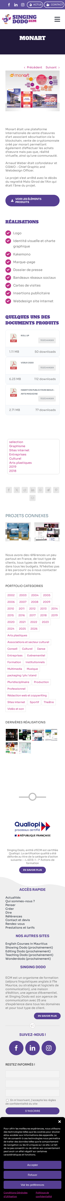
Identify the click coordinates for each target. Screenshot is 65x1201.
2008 (34, 602)
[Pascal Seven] (11, 734)
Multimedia (14, 668)
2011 (22, 608)
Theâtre (49, 702)
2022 (33, 622)
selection (16, 442)
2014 (54, 608)
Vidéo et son (15, 708)
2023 (45, 622)
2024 (10, 628)
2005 (46, 595)
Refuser (32, 1174)
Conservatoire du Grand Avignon (47, 524)
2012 (32, 608)
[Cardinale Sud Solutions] (38, 734)
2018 (12, 471)
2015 (10, 615)
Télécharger (47, 340)
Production (41, 682)
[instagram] (22, 4)
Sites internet (19, 450)
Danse (41, 648)
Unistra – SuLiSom (18, 526)
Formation (14, 662)
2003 (23, 595)
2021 (22, 622)
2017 (32, 615)
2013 (43, 608)
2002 (11, 595)
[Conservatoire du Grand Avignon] (47, 531)
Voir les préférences (32, 1184)
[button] (59, 1121)
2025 (22, 628)
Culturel (15, 459)
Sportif (34, 702)
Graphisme (17, 446)
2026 (34, 628)
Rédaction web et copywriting (27, 695)
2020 (11, 622)
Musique (32, 668)
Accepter (32, 1164)
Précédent (34, 67)
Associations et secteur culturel (28, 642)
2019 (12, 467)
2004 (34, 595)
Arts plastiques (20, 463)
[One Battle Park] (25, 734)
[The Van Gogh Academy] (51, 734)
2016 (21, 615)
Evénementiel (36, 655)
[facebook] (9, 4)
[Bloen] (25, 747)
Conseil (12, 648)
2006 (11, 602)
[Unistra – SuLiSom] (18, 531)
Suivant (51, 67)
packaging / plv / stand (21, 675)
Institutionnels (35, 662)
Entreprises (17, 454)
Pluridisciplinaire (18, 682)
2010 (10, 608)
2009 (46, 602)
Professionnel (16, 688)
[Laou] (11, 747)
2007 (22, 602)
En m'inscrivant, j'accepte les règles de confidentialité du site (30, 1101)
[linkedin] (16, 4)
